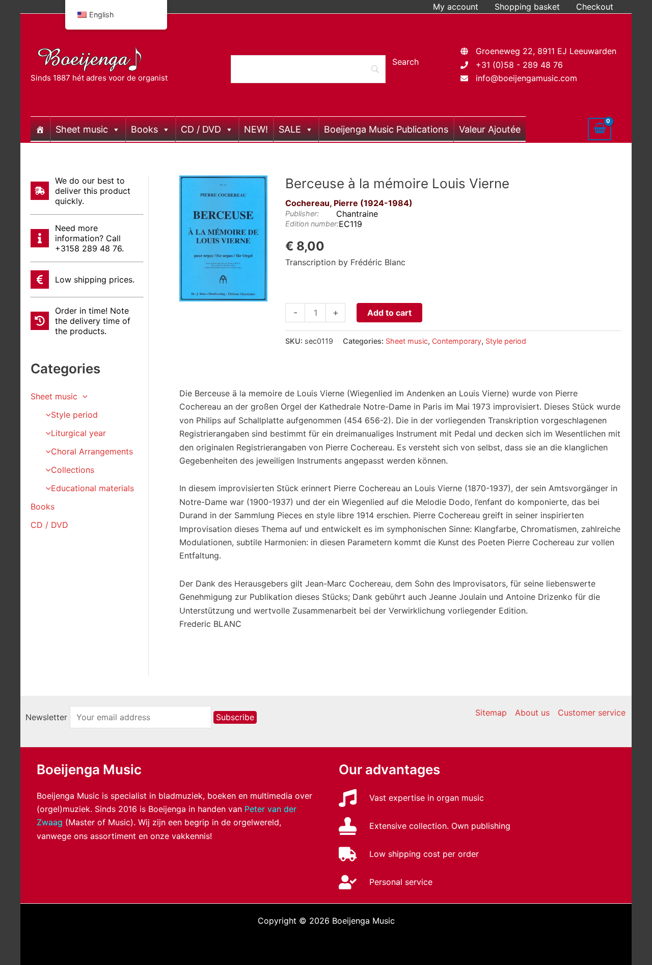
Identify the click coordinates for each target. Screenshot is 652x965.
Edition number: (312, 223)
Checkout (594, 7)
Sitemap (491, 712)
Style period (74, 415)
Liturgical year (78, 433)
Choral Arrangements (92, 451)
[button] (82, 396)
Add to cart (389, 313)
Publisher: (302, 213)
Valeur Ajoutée (490, 129)
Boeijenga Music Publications (386, 129)
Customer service (592, 712)
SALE (290, 129)
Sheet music (82, 129)
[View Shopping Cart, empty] (599, 129)
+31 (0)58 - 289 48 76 (519, 65)
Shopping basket (527, 7)
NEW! (256, 129)
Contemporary (456, 341)
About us (532, 712)
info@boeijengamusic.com (526, 78)
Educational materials (92, 488)
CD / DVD (201, 129)
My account (455, 7)
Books (144, 129)
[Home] (40, 129)
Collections (72, 470)
